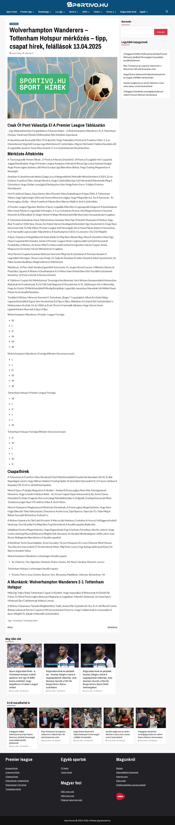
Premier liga (26, 11)
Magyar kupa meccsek (71, 800)
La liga (62, 664)
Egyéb (143, 11)
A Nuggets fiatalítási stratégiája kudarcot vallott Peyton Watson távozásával (143, 93)
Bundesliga (43, 11)
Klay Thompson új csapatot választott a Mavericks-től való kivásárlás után (142, 67)
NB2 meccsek (67, 795)
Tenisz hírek (66, 772)
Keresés (126, 21)
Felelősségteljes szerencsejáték (131, 785)
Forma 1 (110, 11)
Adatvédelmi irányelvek (127, 772)
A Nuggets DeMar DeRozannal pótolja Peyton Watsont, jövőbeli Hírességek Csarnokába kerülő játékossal (145, 57)
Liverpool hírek (12, 772)
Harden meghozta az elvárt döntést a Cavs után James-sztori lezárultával (143, 84)
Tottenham (14, 24)
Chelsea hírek (11, 776)
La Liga (59, 11)
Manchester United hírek (17, 780)
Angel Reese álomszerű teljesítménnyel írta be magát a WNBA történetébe (144, 76)
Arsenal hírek (11, 768)
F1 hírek (64, 768)
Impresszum (122, 776)
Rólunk (119, 768)
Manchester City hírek (15, 785)
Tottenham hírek (30, 620)
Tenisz (97, 11)
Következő (112, 627)
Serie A (72, 11)
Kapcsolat (121, 780)
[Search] (167, 11)
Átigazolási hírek (128, 11)
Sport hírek (12, 11)
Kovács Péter (17, 53)
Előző (10, 627)
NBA (11, 725)
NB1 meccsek (67, 791)
